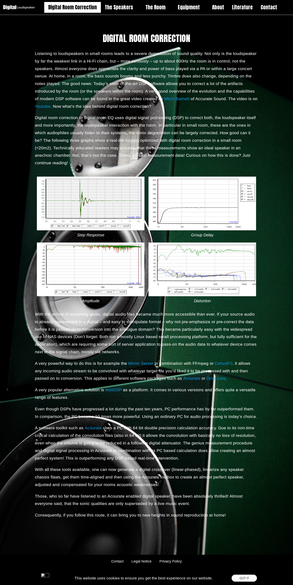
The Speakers (119, 7)
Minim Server (140, 363)
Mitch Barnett (177, 98)
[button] (244, 578)
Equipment (189, 7)
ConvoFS (223, 363)
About (218, 7)
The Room (155, 7)
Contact (269, 7)
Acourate (191, 378)
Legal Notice (141, 561)
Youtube (42, 106)
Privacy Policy (170, 561)
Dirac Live (216, 378)
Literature (242, 7)
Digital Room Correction (72, 7)
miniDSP (113, 389)
